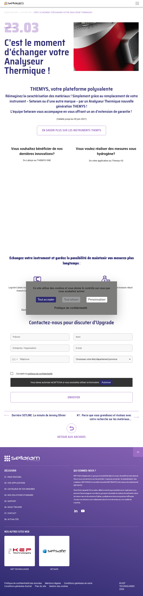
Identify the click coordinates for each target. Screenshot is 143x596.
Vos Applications (14, 483)
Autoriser (106, 382)
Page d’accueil (13, 477)
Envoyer (74, 397)
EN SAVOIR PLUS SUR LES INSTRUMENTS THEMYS (71, 130)
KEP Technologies (19, 569)
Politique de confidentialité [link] (70, 307)
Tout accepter (46, 299)
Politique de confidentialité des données (23, 583)
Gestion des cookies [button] (58, 586)
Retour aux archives (71, 437)
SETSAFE (54, 569)
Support (10, 501)
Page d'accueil (11, 12)
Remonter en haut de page (138, 452)
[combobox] (15, 359)
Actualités (26, 12)
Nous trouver (13, 507)
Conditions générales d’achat (18, 586)
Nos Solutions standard (18, 495)
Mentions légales (53, 583)
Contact (10, 513)
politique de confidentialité (39, 374)
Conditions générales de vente (78, 583)
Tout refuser (71, 299)
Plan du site (40, 586)
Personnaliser (97, 299)
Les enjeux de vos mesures (19, 489)
